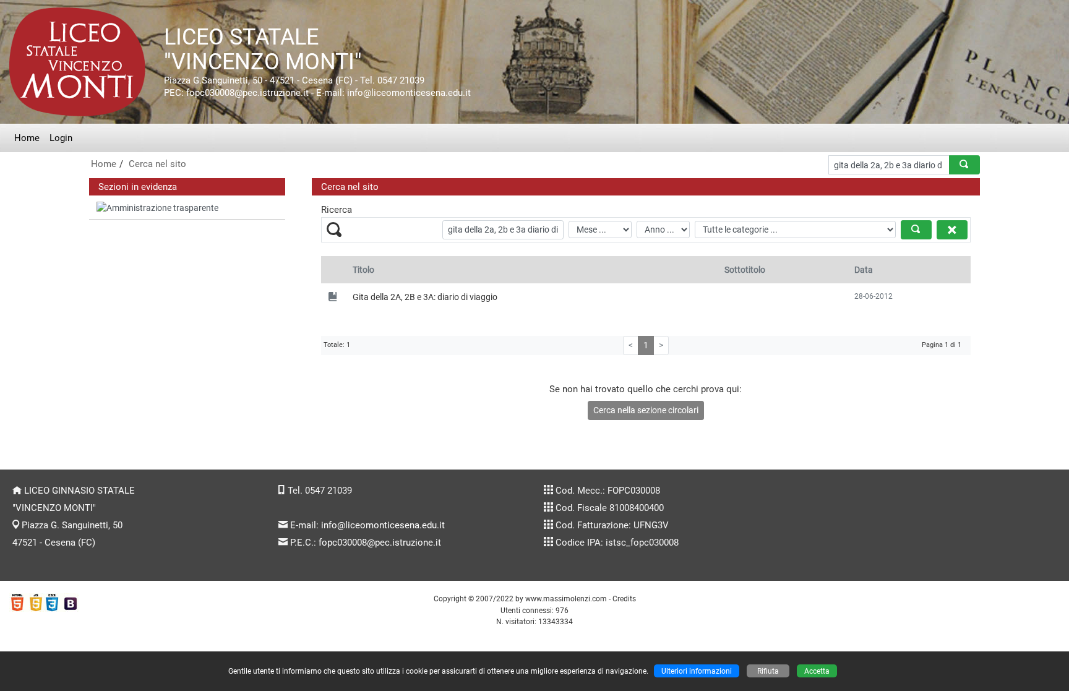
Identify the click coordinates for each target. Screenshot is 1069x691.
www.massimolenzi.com (566, 598)
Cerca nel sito (157, 164)
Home (27, 138)
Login (60, 138)
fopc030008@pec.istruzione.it (380, 542)
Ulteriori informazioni (696, 671)
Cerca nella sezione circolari (645, 410)
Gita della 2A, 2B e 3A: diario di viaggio (425, 297)
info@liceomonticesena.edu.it (383, 525)
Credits (624, 598)
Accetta (817, 671)
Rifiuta (768, 671)
